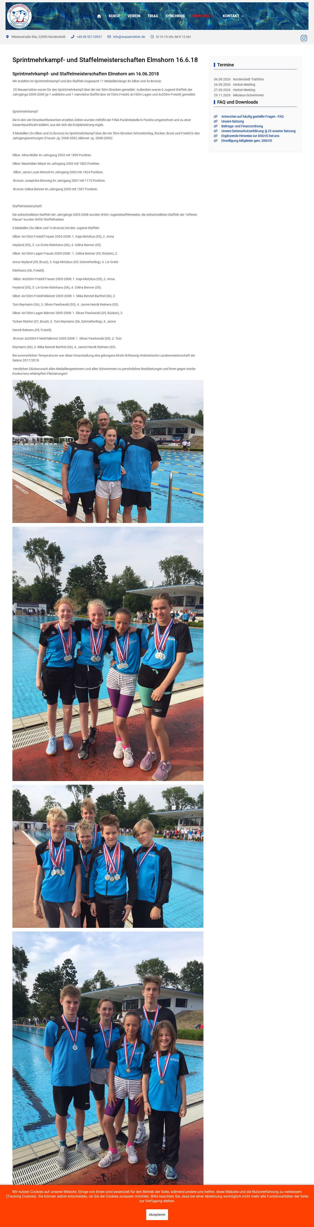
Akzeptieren (157, 1214)
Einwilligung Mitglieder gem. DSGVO (246, 140)
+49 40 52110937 (89, 37)
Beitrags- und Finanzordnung (242, 126)
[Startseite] (99, 16)
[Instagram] (303, 38)
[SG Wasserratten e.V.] (19, 16)
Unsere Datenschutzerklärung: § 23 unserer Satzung (258, 131)
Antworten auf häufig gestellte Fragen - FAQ (252, 116)
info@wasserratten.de (129, 37)
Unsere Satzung (232, 121)
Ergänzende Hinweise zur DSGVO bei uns (250, 136)
